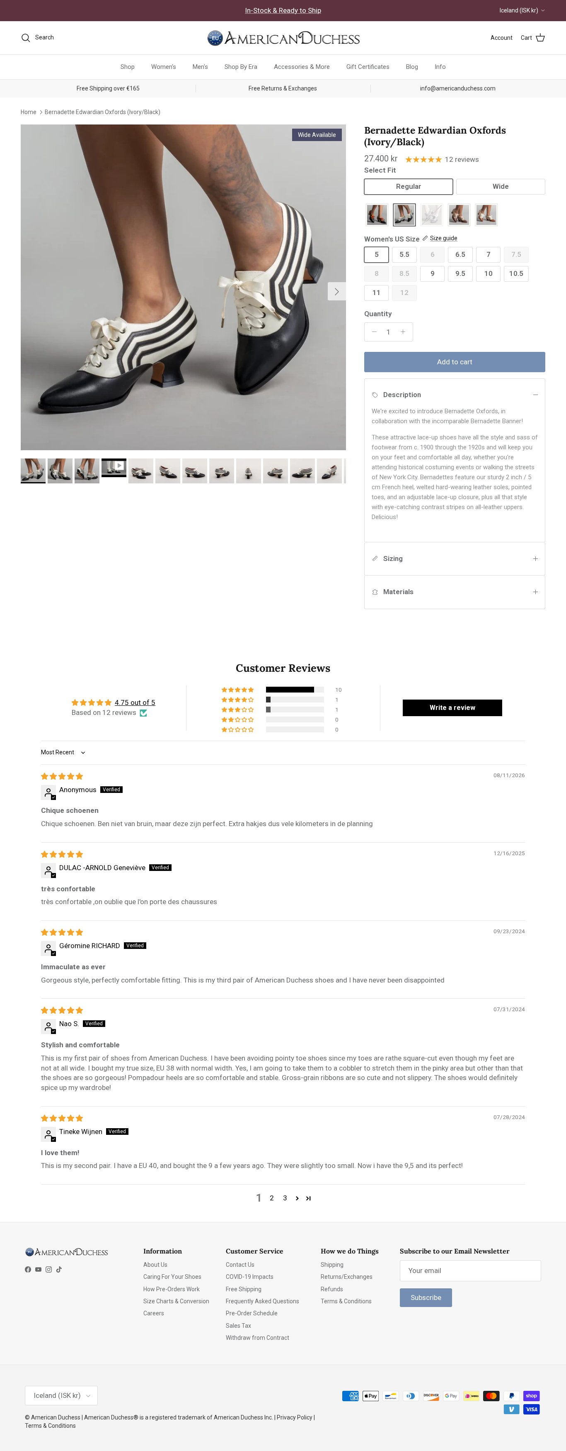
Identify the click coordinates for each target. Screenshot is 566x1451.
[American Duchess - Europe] (283, 37)
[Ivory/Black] (404, 215)
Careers (153, 1313)
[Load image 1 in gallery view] (183, 287)
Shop (128, 67)
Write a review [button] (452, 708)
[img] (62, 776)
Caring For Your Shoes (172, 1276)
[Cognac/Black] (377, 215)
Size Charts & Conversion (176, 1301)
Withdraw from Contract (257, 1337)
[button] (238, 690)
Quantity (378, 314)
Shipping (332, 1264)
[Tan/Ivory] (486, 215)
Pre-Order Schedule (252, 1313)
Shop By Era (241, 67)
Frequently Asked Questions (262, 1301)
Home (28, 111)
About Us (155, 1264)
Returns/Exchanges (346, 1276)
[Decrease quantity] (372, 332)
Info (440, 67)
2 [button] (272, 1198)
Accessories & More (302, 67)
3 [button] (285, 1198)
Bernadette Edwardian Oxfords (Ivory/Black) (102, 111)
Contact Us (240, 1264)
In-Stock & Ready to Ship (283, 10)
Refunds (332, 1289)
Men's (200, 67)
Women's (163, 67)
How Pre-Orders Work (171, 1289)
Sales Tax (238, 1325)
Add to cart (454, 362)
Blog (412, 67)
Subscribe (426, 1297)
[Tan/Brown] (459, 215)
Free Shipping (243, 1289)
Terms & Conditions (346, 1301)
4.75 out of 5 (135, 702)
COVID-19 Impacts (249, 1276)
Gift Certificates (367, 67)
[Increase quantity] (405, 332)
